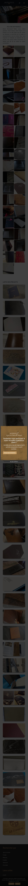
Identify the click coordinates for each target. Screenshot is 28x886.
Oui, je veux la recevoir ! (9, 452)
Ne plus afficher (14, 461)
